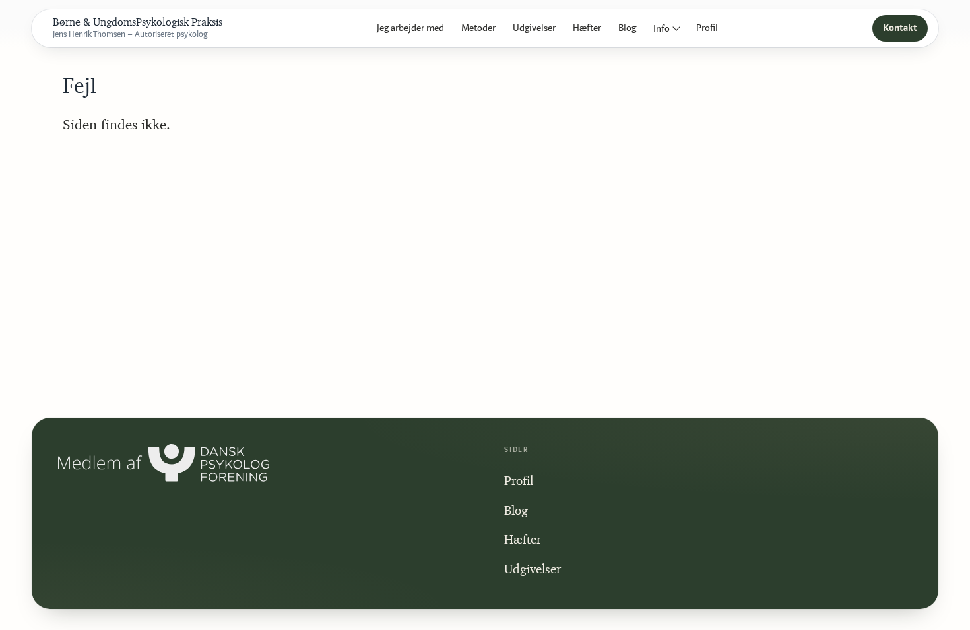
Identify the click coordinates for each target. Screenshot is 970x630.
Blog (627, 28)
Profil (707, 28)
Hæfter (587, 28)
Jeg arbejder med (410, 28)
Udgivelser (534, 28)
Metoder (478, 28)
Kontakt (900, 28)
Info (661, 28)
